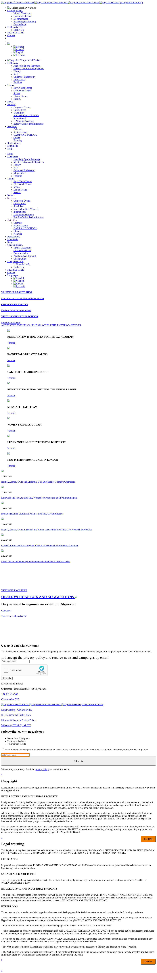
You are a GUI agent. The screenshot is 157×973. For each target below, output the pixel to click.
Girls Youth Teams (22, 90)
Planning (17, 140)
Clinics (16, 137)
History (17, 71)
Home (10, 153)
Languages (12, 275)
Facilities (17, 82)
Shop (9, 148)
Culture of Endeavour (23, 76)
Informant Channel (10, 720)
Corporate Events (21, 107)
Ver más (11, 342)
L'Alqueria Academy (23, 121)
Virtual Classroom (22, 13)
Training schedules (16, 741)
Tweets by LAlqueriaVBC (14, 616)
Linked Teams (20, 96)
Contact (11, 35)
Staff (15, 74)
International (19, 118)
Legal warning (8, 709)
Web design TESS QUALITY (16, 725)
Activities (12, 126)
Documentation (20, 18)
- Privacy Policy (28, 720)
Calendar (17, 129)
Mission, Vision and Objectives (28, 68)
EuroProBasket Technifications (28, 123)
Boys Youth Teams (22, 88)
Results (17, 99)
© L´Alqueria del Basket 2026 (16, 715)
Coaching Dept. (15, 10)
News (10, 101)
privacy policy (42, 769)
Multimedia (12, 146)
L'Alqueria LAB (15, 27)
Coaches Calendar (22, 16)
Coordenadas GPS (10, 699)
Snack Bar (18, 112)
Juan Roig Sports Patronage (26, 65)
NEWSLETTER (15, 32)
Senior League (20, 132)
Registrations (13, 143)
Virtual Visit (19, 79)
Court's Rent (19, 110)
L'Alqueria (12, 63)
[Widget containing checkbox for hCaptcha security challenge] (24, 670)
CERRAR (148, 839)
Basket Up (18, 30)
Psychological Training (24, 21)
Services (11, 104)
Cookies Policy (24, 709)
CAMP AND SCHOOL (25, 134)
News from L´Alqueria (18, 738)
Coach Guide (19, 24)
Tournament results (16, 744)
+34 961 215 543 (9, 694)
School (16, 93)
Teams (10, 85)
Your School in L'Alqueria (26, 115)
